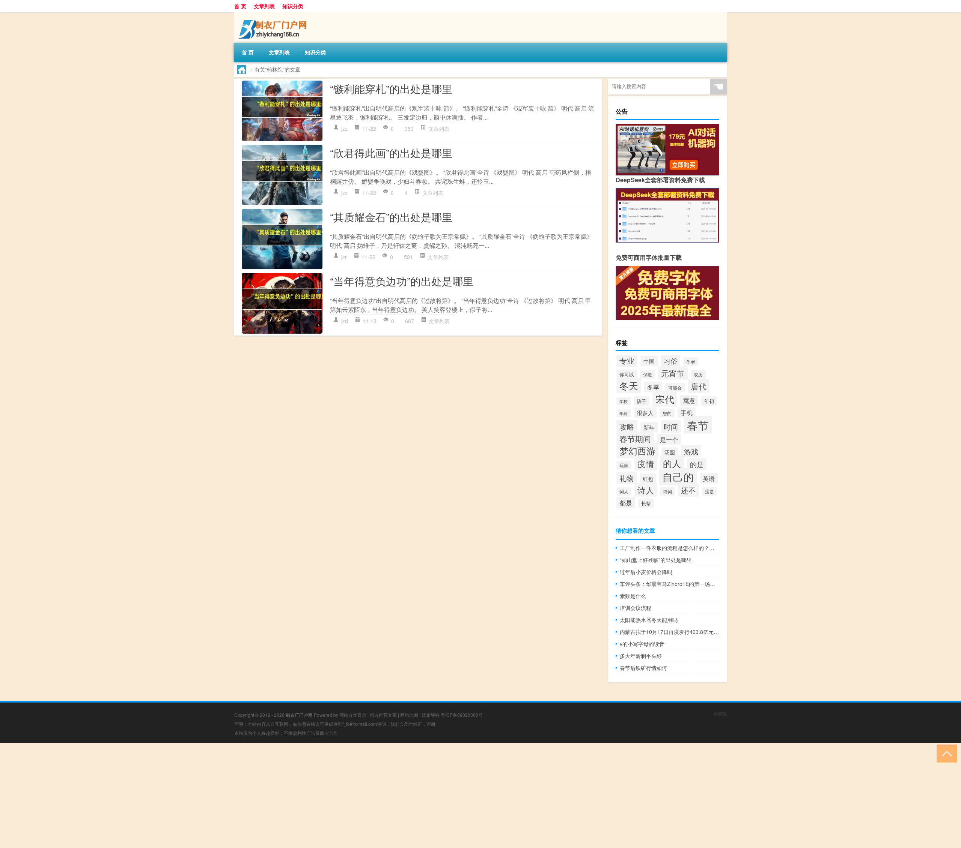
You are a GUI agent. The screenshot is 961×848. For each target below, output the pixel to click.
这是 (709, 491)
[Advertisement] (225, 795)
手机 (687, 412)
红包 (648, 478)
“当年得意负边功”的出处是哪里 (401, 280)
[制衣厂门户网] (273, 14)
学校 (623, 401)
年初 (709, 401)
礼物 (626, 478)
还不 (688, 490)
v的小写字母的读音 (642, 643)
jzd (344, 321)
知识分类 (292, 6)
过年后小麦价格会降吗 (646, 571)
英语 (709, 478)
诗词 (667, 491)
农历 (698, 374)
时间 (671, 426)
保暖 (647, 374)
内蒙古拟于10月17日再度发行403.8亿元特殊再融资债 (669, 631)
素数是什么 (633, 595)
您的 (667, 413)
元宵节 (673, 373)
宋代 (664, 399)
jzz (344, 128)
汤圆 (669, 452)
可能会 (675, 387)
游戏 (691, 451)
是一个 (669, 439)
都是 (625, 502)
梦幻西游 (637, 450)
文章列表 (264, 6)
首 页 (240, 6)
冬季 (653, 387)
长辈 (646, 503)
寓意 (689, 400)
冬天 (628, 385)
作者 (690, 361)
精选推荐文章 (383, 715)
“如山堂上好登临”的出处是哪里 (656, 559)
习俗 (670, 361)
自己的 (678, 476)
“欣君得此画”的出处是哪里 (391, 152)
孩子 (641, 401)
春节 (698, 425)
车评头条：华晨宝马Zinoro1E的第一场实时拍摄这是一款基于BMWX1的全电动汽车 (669, 583)
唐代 (698, 386)
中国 (649, 361)
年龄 (623, 413)
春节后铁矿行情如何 (643, 667)
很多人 (645, 413)
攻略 (626, 426)
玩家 (623, 465)
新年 (649, 427)
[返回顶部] (945, 753)
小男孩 (720, 713)
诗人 (645, 490)
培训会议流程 (635, 607)
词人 (623, 491)
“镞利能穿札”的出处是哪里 (391, 88)
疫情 (645, 463)
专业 (626, 360)
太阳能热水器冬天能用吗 (649, 619)
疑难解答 (431, 715)
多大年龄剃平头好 (641, 655)
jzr (344, 257)
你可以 (626, 374)
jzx (344, 192)
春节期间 (635, 438)
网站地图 (409, 715)
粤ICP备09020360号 (462, 715)
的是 (696, 464)
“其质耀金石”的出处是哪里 (391, 216)
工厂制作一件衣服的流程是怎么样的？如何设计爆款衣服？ (669, 547)
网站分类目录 (352, 715)
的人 (672, 463)
